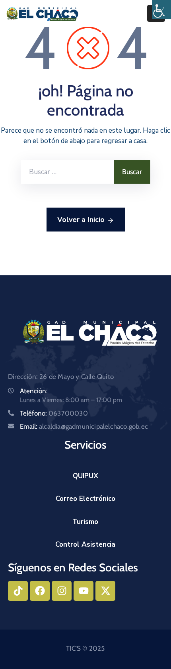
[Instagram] (62, 591)
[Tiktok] (18, 591)
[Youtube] (83, 591)
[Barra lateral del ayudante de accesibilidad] (161, 9)
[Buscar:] (67, 172)
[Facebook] (40, 591)
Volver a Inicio (81, 219)
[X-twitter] (105, 591)
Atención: (34, 391)
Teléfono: (54, 413)
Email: (84, 426)
